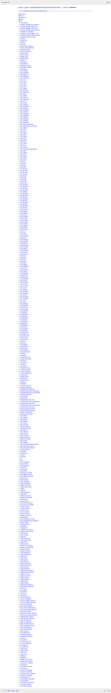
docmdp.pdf (23, 383)
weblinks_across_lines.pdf (26, 661)
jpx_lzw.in (22, 454)
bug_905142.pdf (24, 339)
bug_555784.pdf (24, 229)
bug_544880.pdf (24, 213)
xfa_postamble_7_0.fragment (27, 678)
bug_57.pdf (23, 232)
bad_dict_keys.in (24, 53)
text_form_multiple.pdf (25, 599)
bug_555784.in (23, 227)
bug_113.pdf (23, 81)
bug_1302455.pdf (24, 106)
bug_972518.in (23, 348)
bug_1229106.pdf (24, 92)
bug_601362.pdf (24, 239)
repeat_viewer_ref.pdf (25, 540)
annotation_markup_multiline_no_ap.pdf (30, 35)
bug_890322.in (23, 319)
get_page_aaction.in (25, 426)
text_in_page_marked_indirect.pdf (28, 609)
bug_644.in (23, 259)
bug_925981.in (23, 344)
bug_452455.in (23, 188)
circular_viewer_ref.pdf (25, 358)
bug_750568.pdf (24, 291)
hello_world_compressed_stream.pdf (29, 444)
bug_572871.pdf (24, 236)
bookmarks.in (23, 62)
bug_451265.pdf (24, 184)
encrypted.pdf (23, 398)
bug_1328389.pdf (24, 118)
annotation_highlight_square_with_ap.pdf (30, 30)
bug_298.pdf (23, 166)
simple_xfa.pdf (23, 558)
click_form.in (23, 360)
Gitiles (9, 690)
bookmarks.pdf (24, 63)
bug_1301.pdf (23, 102)
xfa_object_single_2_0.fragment (28, 673)
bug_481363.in (23, 200)
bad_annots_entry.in (25, 49)
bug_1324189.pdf (24, 110)
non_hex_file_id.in (24, 510)
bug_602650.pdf (24, 241)
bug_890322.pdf (24, 321)
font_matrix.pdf (24, 417)
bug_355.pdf (23, 179)
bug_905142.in (23, 337)
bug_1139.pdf (23, 85)
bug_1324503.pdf (24, 113)
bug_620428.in (23, 243)
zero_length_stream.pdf (26, 686)
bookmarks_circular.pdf (26, 67)
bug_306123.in (23, 168)
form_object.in (23, 423)
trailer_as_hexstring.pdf (25, 622)
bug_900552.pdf (24, 328)
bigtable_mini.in (24, 56)
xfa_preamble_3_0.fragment (27, 682)
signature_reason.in (25, 549)
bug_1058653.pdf (24, 76)
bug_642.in (23, 255)
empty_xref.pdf (24, 396)
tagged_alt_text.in (24, 567)
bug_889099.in (23, 316)
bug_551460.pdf (24, 222)
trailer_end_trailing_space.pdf (27, 625)
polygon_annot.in (24, 522)
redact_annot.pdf (24, 534)
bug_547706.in (23, 214)
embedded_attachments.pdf (27, 389)
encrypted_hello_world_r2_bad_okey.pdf (29, 401)
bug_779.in (23, 300)
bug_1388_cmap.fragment (26, 124)
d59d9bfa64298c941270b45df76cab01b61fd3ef (45, 7)
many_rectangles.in (25, 481)
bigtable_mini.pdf (24, 58)
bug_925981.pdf (24, 346)
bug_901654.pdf (24, 332)
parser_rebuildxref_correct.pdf (27, 518)
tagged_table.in (24, 581)
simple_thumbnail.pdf (25, 554)
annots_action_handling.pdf (27, 47)
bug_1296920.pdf (24, 99)
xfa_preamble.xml (24, 680)
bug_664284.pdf (24, 266)
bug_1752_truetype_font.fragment (28, 149)
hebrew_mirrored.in (25, 437)
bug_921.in (23, 341)
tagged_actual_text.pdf (25, 565)
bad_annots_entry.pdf (25, 51)
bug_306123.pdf (24, 170)
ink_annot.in (23, 451)
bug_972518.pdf (24, 350)
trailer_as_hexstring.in (25, 620)
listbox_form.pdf (24, 479)
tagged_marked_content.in (26, 570)
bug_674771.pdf (24, 270)
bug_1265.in (23, 94)
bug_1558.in (23, 138)
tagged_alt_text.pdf (25, 568)
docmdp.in (22, 382)
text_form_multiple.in (25, 597)
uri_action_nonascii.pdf (25, 643)
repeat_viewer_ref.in (25, 538)
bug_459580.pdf (24, 198)
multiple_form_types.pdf (26, 497)
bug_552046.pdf (24, 225)
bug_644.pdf (23, 261)
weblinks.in (23, 655)
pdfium (20, 7)
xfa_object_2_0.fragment (26, 671)
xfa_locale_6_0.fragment (26, 670)
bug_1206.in (23, 86)
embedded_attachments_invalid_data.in (29, 391)
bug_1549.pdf (23, 136)
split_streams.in (24, 559)
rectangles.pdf (23, 527)
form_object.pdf (24, 424)
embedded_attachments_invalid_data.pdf (30, 392)
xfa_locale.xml (23, 668)
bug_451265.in (23, 182)
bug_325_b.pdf (23, 174)
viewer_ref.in (23, 652)
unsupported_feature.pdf (26, 636)
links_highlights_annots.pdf (26, 476)
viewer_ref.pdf (23, 654)
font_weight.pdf (24, 421)
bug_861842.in (23, 312)
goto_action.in (23, 430)
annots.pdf (23, 44)
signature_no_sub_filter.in (26, 545)
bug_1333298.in (24, 120)
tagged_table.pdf (24, 583)
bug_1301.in (23, 101)
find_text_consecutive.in (26, 412)
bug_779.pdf (23, 302)
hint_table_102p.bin (25, 449)
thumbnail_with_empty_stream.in (28, 613)
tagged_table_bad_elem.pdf (27, 586)
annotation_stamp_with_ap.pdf (27, 37)
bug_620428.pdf (24, 245)
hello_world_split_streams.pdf (27, 447)
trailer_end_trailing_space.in (27, 623)
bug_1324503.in (24, 111)
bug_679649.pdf (24, 273)
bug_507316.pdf (24, 209)
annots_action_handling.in (26, 46)
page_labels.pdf (24, 517)
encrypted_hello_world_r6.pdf (27, 408)
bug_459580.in (23, 197)
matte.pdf (22, 490)
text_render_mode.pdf (25, 611)
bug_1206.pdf (23, 88)
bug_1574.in (23, 142)
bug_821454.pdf (24, 309)
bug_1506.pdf (23, 133)
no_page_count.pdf (25, 508)
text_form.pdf (23, 595)
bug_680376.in (23, 275)
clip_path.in (23, 364)
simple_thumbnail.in (25, 552)
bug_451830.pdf (24, 186)
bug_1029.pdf (23, 69)
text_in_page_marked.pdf (26, 606)
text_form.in (23, 593)
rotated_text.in (23, 542)
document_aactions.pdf (26, 387)
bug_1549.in (23, 134)
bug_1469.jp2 (23, 129)
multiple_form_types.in (25, 495)
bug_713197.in (23, 284)
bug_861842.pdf (24, 314)
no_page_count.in (24, 506)
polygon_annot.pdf (24, 524)
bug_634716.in (23, 252)
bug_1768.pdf (23, 152)
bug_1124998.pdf (24, 78)
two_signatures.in (24, 631)
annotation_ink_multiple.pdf (27, 31)
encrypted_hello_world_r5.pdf (27, 407)
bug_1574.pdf (23, 143)
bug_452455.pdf (24, 190)
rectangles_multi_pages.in (26, 529)
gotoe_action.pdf (24, 435)
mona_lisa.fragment (25, 492)
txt (105, 690)
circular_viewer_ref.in (25, 357)
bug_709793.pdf (24, 282)
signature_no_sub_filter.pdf (26, 547)
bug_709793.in (23, 280)
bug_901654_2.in (24, 334)
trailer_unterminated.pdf (26, 629)
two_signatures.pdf (25, 632)
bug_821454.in (23, 307)
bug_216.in (23, 161)
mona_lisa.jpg (23, 494)
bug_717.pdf (23, 287)
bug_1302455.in (24, 104)
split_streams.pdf (24, 561)
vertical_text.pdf (24, 650)
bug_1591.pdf (23, 147)
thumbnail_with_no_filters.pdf (27, 618)
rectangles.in (23, 526)
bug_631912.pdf (24, 246)
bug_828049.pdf (24, 310)
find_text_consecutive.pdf (26, 414)
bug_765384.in (23, 294)
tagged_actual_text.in (25, 563)
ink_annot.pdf (23, 453)
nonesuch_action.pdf (25, 515)
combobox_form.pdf (25, 369)
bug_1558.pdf (23, 140)
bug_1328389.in (24, 117)
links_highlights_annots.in (26, 474)
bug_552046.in (23, 223)
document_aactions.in (25, 385)
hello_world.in (23, 440)
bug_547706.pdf (24, 216)
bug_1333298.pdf (24, 122)
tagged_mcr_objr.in (25, 574)
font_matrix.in (23, 415)
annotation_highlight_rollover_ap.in (28, 26)
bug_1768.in (23, 150)
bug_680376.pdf (24, 277)
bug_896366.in (23, 323)
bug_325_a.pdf (23, 172)
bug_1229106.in (24, 90)
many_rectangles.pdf (25, 483)
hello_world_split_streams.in (27, 446)
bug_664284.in (23, 264)
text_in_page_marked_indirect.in (28, 607)
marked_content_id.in (25, 485)
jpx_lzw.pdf (23, 456)
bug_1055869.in (24, 70)
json (108, 690)
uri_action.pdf (23, 639)
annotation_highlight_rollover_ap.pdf (29, 28)
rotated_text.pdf (24, 543)
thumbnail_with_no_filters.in (27, 616)
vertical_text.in (23, 648)
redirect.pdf (23, 536)
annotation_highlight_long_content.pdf (29, 24)
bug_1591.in (23, 145)
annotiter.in (23, 38)
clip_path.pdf (23, 366)
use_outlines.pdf (24, 646)
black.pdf (22, 60)
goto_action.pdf (24, 431)
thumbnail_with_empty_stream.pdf (28, 615)
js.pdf (21, 460)
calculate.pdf (23, 355)
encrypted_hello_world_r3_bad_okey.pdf (29, 405)
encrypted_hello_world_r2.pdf (27, 399)
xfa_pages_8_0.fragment (26, 675)
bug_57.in (22, 230)
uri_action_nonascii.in (25, 641)
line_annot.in (23, 467)
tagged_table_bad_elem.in (26, 584)
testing (65, 7)
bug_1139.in (23, 83)
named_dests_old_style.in (26, 502)
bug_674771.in (23, 268)
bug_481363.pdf (24, 202)
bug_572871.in (23, 234)
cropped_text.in (24, 374)
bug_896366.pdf (24, 325)
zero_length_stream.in (25, 684)
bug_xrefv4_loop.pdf (25, 351)
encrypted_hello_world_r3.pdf (27, 403)
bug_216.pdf (23, 163)
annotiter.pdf (23, 40)
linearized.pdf (23, 470)
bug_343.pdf (23, 175)
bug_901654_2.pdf (24, 335)
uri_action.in (23, 638)
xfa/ (21, 21)
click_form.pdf (23, 362)
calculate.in (23, 353)
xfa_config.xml (23, 664)
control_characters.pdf (25, 373)
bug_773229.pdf (24, 298)
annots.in (22, 42)
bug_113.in (23, 79)
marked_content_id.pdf (25, 486)
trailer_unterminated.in (25, 627)
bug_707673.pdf (24, 278)
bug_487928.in (23, 204)
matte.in (22, 488)
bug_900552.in (23, 326)
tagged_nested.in (24, 577)
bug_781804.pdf (24, 303)
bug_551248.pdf (24, 220)
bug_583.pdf (23, 238)
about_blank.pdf (24, 22)
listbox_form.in (23, 478)
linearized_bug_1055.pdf (26, 472)
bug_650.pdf (23, 262)
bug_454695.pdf (24, 193)
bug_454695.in (23, 191)
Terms (17, 690)
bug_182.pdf (23, 158)
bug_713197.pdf (24, 286)
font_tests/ (23, 14)
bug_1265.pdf (23, 95)
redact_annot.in (24, 533)
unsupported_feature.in (26, 634)
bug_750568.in (23, 289)
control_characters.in (25, 371)
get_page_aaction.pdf (25, 428)
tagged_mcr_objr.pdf (25, 575)
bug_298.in (23, 165)
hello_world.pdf (24, 442)
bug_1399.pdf (23, 127)
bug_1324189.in (24, 108)
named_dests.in (24, 499)
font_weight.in (23, 419)
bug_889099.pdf (24, 318)
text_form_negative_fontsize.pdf (28, 602)
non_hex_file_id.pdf (24, 511)
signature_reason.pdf (25, 551)
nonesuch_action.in (25, 513)
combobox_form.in (25, 367)
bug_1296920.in (24, 97)
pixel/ (21, 19)
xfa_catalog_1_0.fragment (26, 662)
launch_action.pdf (24, 465)
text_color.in (23, 588)
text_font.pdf (23, 591)
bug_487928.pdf (24, 206)
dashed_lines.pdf (24, 380)
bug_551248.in (23, 218)
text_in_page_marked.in (26, 604)
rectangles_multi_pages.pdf (27, 531)
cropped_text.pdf (24, 376)
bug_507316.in (23, 207)
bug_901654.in (23, 330)
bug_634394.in (23, 248)
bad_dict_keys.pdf (24, 54)
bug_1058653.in (24, 74)
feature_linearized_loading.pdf (27, 410)
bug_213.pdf (23, 159)
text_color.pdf (23, 590)
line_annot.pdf (23, 469)
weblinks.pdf (23, 657)
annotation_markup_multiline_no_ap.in (29, 33)
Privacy (13, 690)
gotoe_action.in (24, 433)
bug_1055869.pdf (24, 72)
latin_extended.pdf (24, 462)
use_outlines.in (23, 645)
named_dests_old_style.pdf (26, 504)
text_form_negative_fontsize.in (27, 600)
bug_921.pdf (23, 342)
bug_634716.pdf (24, 254)
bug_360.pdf (23, 181)
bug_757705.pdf (24, 293)
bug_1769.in (23, 154)
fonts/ (21, 15)
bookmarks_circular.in (25, 65)
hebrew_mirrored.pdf (25, 438)
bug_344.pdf (23, 177)
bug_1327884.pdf (24, 115)
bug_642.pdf (23, 257)
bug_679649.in (23, 271)
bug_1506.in (23, 131)
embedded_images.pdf (25, 394)
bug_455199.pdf (24, 195)
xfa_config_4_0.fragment (26, 666)
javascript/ (22, 17)
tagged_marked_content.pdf (27, 572)
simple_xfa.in (23, 556)
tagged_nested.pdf (24, 579)
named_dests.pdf (24, 501)
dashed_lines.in (24, 378)
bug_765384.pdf (24, 296)
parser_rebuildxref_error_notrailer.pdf (29, 520)
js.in (21, 458)
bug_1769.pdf (23, 156)
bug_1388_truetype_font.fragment (28, 126)
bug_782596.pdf (24, 305)
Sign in (107, 2)
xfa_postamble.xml (25, 677)
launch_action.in (24, 463)
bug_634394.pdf (24, 250)
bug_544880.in (23, 211)
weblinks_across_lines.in (26, 659)
